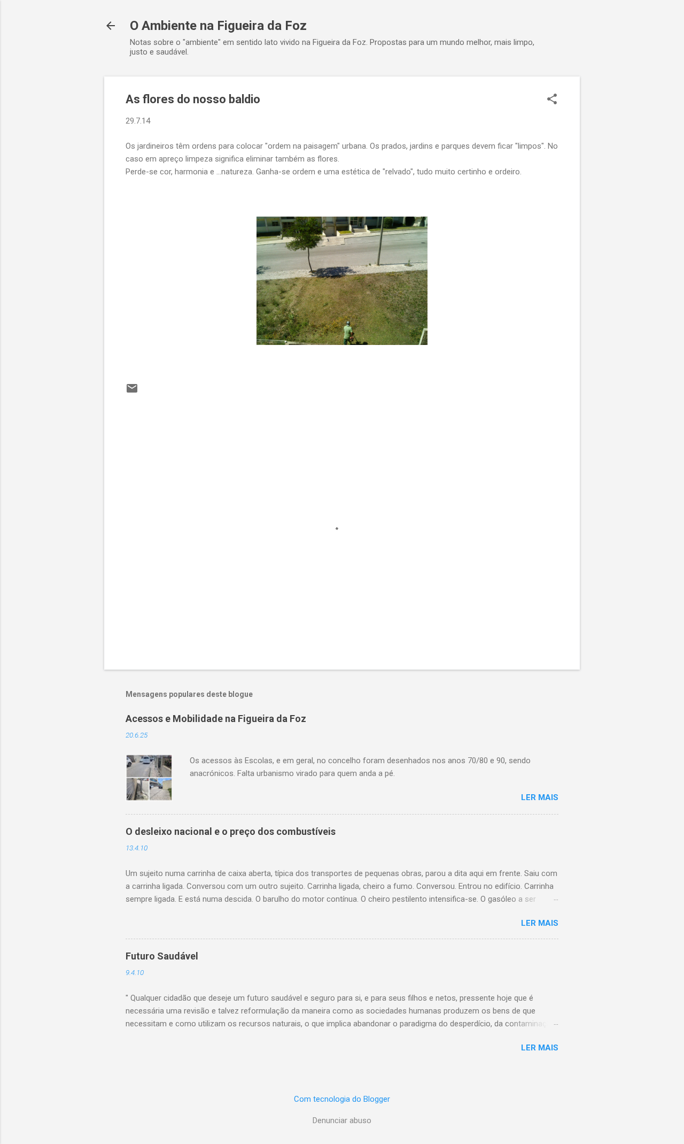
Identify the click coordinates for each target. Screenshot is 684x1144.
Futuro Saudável (162, 956)
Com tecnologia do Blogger (342, 1099)
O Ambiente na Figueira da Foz (218, 25)
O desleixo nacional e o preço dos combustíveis (231, 831)
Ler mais (539, 797)
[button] (552, 100)
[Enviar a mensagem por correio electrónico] (132, 392)
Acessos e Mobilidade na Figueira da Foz (216, 718)
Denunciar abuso (342, 1120)
